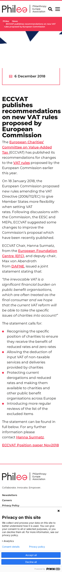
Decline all (31, 561)
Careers (7, 500)
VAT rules (21, 163)
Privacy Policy (10, 505)
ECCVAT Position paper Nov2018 (30, 445)
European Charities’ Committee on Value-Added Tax (27, 147)
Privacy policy (37, 546)
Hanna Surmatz (30, 437)
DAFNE (17, 266)
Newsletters (9, 495)
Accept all (31, 555)
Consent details (10, 546)
